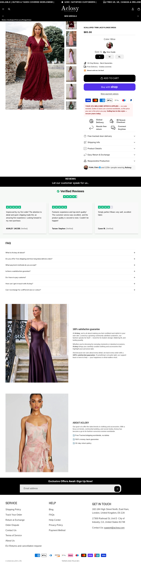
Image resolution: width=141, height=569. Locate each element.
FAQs (51, 515)
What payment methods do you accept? (21, 265)
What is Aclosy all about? (15, 253)
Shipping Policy (13, 509)
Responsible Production (98, 161)
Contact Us (11, 530)
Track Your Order (14, 515)
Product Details (95, 148)
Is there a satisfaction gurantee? (18, 271)
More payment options (110, 94)
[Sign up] (117, 489)
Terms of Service (14, 535)
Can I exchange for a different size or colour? (23, 290)
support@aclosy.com (114, 528)
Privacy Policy (56, 525)
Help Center (55, 520)
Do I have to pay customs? (16, 277)
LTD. (20, 561)
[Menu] (3, 9)
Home (4, 20)
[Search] (9, 9)
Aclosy (14, 561)
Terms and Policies (70, 561)
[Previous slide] (3, 16)
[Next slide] (138, 16)
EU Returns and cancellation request (23, 546)
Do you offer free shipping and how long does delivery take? (29, 259)
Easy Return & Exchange (99, 154)
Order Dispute (12, 525)
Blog (51, 509)
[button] (71, 24)
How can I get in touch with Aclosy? (19, 284)
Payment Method (57, 530)
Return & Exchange (15, 520)
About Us (10, 540)
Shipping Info (94, 142)
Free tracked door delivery (100, 136)
